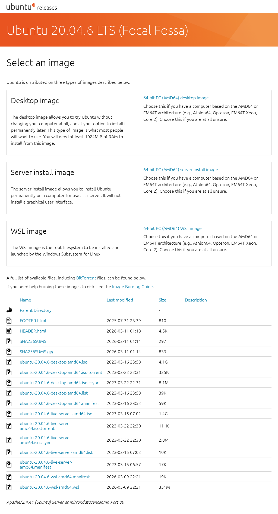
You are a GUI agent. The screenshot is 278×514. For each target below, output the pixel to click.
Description (196, 299)
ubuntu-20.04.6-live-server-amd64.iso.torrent (46, 426)
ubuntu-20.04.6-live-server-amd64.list (56, 452)
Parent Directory (36, 310)
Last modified (120, 299)
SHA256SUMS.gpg (37, 351)
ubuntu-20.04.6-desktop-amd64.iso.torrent (61, 372)
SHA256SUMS (33, 341)
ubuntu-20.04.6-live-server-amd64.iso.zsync (46, 440)
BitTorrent (86, 277)
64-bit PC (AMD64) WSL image (172, 228)
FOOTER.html (33, 320)
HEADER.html (33, 330)
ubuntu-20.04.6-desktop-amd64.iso (53, 361)
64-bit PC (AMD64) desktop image (176, 97)
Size (162, 299)
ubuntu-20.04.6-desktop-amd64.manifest (59, 403)
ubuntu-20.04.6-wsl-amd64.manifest (55, 476)
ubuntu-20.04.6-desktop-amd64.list (54, 392)
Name (25, 299)
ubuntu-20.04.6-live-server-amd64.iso (56, 413)
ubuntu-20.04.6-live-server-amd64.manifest (46, 464)
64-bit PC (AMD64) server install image (180, 169)
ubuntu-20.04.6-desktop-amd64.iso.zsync (59, 382)
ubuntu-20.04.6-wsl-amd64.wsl (49, 487)
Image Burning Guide (132, 286)
